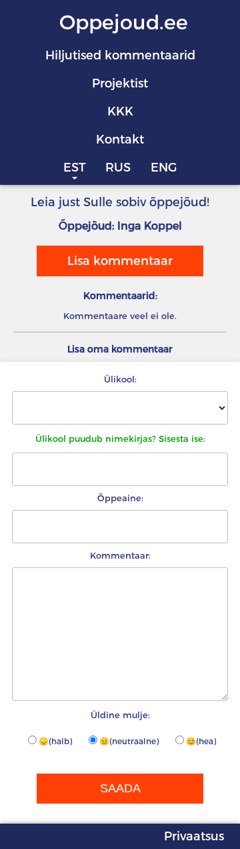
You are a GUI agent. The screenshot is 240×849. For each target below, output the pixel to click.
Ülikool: (120, 379)
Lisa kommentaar (120, 261)
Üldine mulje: (120, 715)
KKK (120, 111)
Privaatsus (194, 836)
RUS (118, 167)
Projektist (120, 83)
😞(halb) (55, 741)
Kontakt (120, 139)
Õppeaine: (120, 498)
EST (74, 167)
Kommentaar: (120, 555)
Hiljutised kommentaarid (120, 55)
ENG (164, 167)
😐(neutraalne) (129, 741)
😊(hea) (201, 741)
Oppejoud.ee (123, 22)
